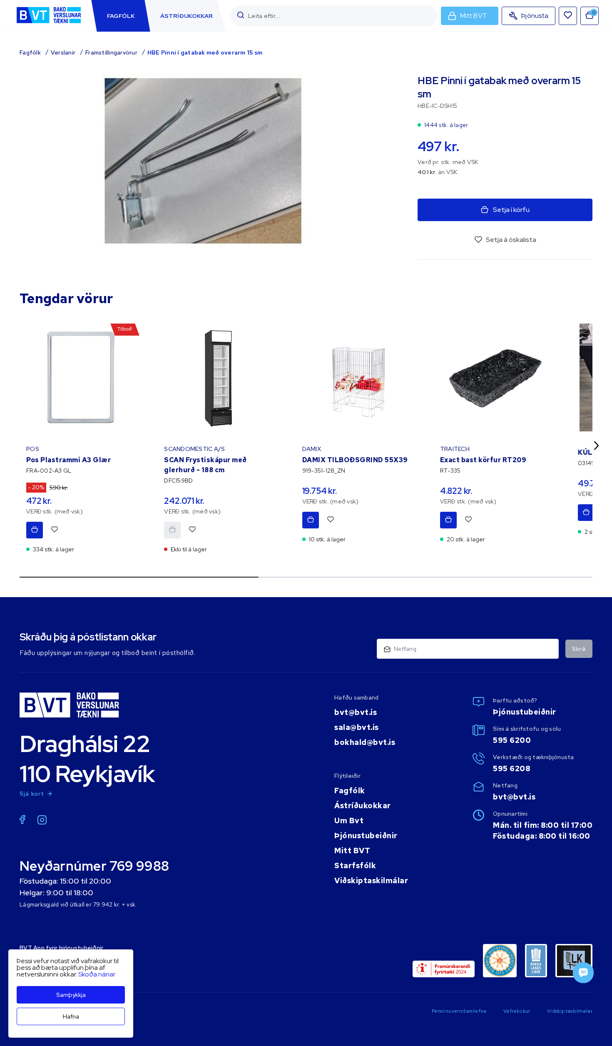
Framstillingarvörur (111, 52)
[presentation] (120, 16)
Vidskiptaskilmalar (569, 1011)
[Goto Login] (568, 16)
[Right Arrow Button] (596, 445)
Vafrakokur (516, 1011)
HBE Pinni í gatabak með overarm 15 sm (204, 52)
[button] (240, 16)
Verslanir (63, 52)
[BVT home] (48, 24)
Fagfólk (30, 52)
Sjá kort (32, 793)
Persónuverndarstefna (459, 1011)
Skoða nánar (96, 974)
